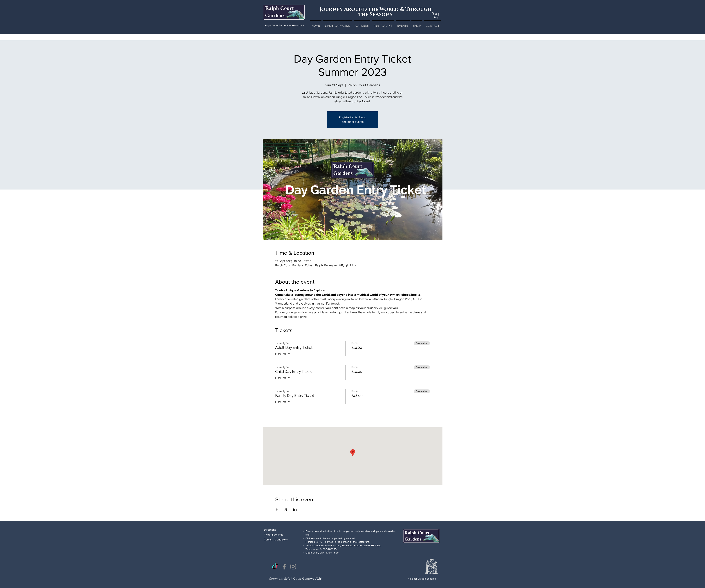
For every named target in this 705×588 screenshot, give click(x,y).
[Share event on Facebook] (277, 509)
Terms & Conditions (276, 539)
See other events (353, 121)
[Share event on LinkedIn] (295, 509)
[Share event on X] (286, 509)
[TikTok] (275, 566)
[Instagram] (293, 566)
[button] (436, 15)
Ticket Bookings (273, 534)
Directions (270, 529)
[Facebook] (284, 566)
